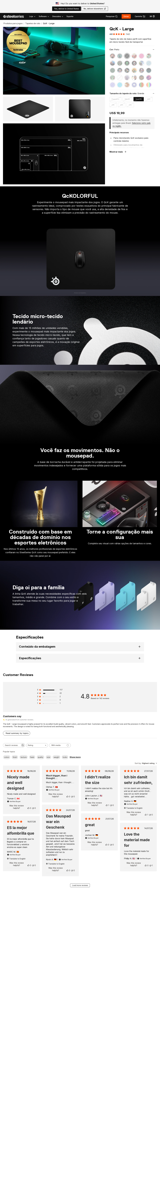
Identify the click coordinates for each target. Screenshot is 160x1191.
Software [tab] (43, 16)
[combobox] (37, 745)
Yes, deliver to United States (66, 9)
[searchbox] (11, 745)
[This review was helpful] (28, 808)
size (48, 757)
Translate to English (134, 808)
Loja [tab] (31, 16)
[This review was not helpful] (33, 808)
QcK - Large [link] (48, 23)
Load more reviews (80, 885)
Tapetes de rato (32, 23)
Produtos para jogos (13, 23)
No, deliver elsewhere (93, 9)
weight (56, 757)
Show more (75, 757)
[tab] (112, 16)
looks (65, 757)
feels (32, 757)
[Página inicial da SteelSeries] (15, 16)
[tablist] (46, 16)
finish (15, 757)
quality (40, 757)
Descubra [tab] (56, 16)
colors (6, 757)
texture (23, 757)
